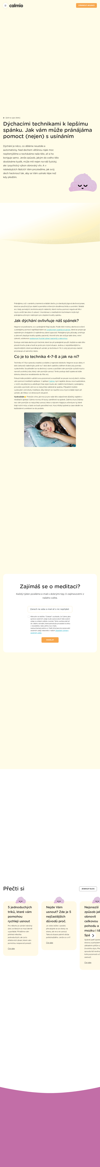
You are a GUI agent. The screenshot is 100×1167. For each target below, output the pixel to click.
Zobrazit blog (88, 889)
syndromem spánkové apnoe (58, 330)
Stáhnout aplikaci (86, 5)
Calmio (52, 381)
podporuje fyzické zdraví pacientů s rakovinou (48, 338)
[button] (5, 5)
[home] (16, 5)
